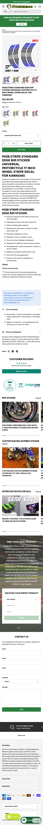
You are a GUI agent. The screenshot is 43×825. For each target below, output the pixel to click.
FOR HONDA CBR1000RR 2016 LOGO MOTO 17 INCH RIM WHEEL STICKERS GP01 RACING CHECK (20, 427)
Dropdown (5, 677)
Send (21, 709)
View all (38, 398)
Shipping (4, 102)
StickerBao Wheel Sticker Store (14, 820)
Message (4, 687)
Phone (4, 668)
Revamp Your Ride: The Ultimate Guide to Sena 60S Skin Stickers (19, 520)
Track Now (26, 2)
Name (4, 649)
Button (21, 24)
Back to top (21, 735)
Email (3, 658)
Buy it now (21, 149)
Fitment (4, 131)
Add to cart (29, 143)
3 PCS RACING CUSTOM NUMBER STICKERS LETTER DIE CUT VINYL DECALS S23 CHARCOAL (19, 473)
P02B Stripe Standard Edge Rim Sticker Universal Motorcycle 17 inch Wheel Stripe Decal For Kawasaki (21, 31)
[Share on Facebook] (13, 351)
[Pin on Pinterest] (17, 351)
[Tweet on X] (8, 351)
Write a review (21, 371)
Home (3, 29)
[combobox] (21, 11)
